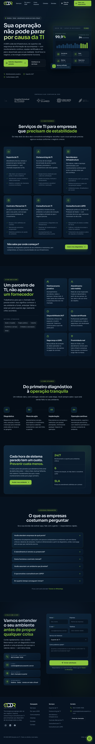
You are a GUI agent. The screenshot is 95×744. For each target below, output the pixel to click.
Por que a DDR (27, 3)
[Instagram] (5, 725)
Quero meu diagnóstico (75, 247)
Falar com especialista (82, 3)
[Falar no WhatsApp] (89, 738)
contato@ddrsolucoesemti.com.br (82, 712)
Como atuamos (36, 3)
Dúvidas (53, 3)
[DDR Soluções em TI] (8, 3)
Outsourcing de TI (55, 711)
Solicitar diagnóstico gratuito (15, 63)
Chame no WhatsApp (56, 589)
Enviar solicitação (70, 663)
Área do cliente (66, 3)
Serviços (18, 3)
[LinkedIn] (10, 725)
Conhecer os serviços (35, 63)
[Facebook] (15, 725)
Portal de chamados (78, 718)
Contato (32, 724)
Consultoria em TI (55, 723)
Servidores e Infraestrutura (53, 716)
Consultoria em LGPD (56, 727)
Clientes (45, 3)
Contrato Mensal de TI (56, 720)
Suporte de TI (53, 708)
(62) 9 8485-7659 (78, 708)
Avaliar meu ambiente (19, 482)
